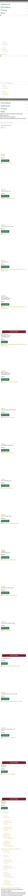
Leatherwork (5, 4)
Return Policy (7, 836)
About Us (6, 811)
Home (4, 41)
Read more (4, 341)
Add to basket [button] (5, 160)
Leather (6, 823)
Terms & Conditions (8, 838)
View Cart (5, 43)
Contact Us (6, 813)
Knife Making (5, 7)
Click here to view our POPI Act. (11, 849)
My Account (6, 44)
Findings (4, 10)
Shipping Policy (7, 834)
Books (3, 13)
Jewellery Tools (6, 1)
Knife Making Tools (8, 822)
